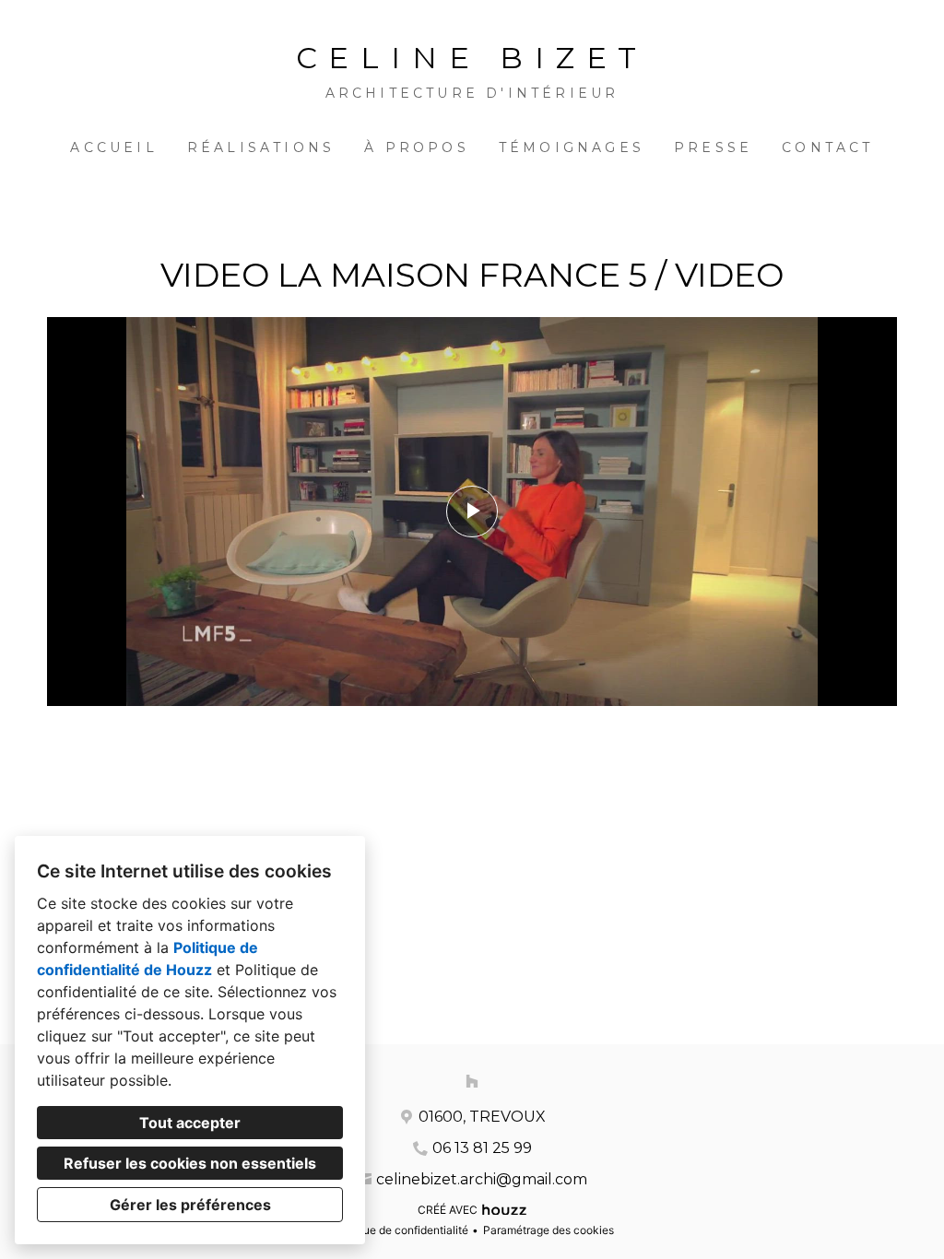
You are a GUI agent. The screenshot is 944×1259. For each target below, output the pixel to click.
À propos (416, 147)
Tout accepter (190, 1122)
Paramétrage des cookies (548, 1230)
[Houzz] (472, 1081)
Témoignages (571, 147)
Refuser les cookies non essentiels (190, 1163)
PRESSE (713, 147)
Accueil (113, 147)
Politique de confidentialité (399, 1230)
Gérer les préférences (190, 1204)
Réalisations (261, 147)
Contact (827, 147)
